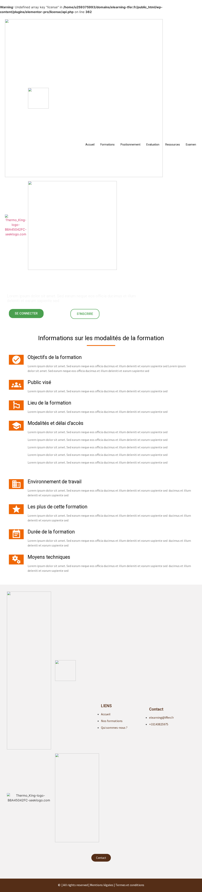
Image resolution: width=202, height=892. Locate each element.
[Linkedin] (93, 869)
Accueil (89, 144)
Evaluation (152, 144)
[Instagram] (109, 869)
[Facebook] (101, 869)
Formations (107, 144)
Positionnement (130, 144)
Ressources (172, 144)
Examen (191, 144)
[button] (26, 313)
